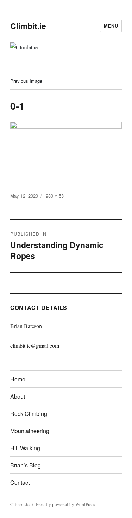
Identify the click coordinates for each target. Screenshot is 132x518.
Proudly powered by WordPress (65, 504)
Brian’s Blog (25, 465)
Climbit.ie (28, 26)
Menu (111, 25)
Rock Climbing (28, 414)
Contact (20, 482)
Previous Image (26, 81)
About (17, 396)
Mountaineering (29, 431)
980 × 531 (56, 195)
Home (17, 379)
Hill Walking (25, 448)
